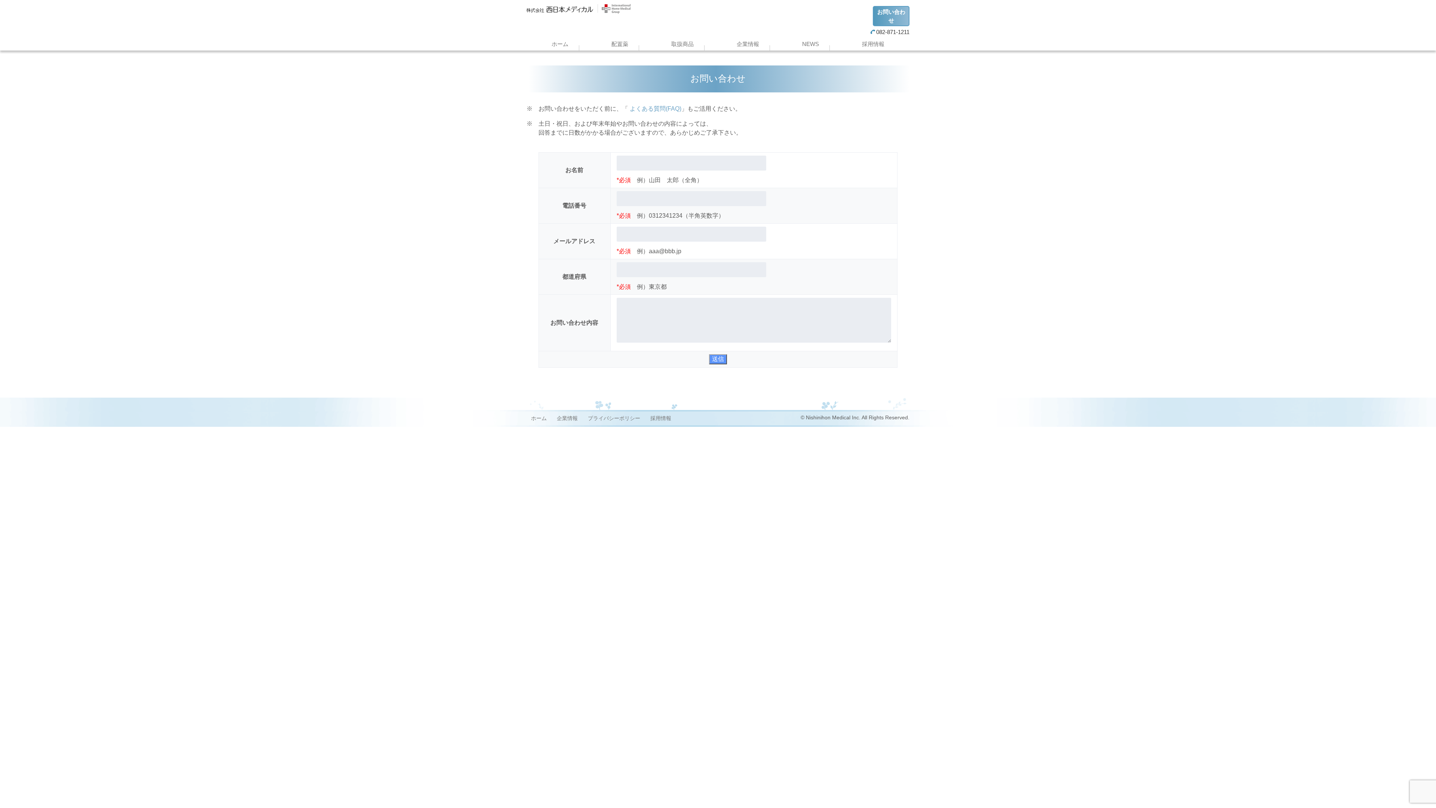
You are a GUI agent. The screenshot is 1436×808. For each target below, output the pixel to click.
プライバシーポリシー (614, 418)
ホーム (560, 44)
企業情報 (748, 44)
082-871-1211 (892, 32)
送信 (718, 359)
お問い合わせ (891, 16)
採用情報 (873, 44)
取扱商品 (682, 44)
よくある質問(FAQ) (654, 108)
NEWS (810, 44)
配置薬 (619, 44)
